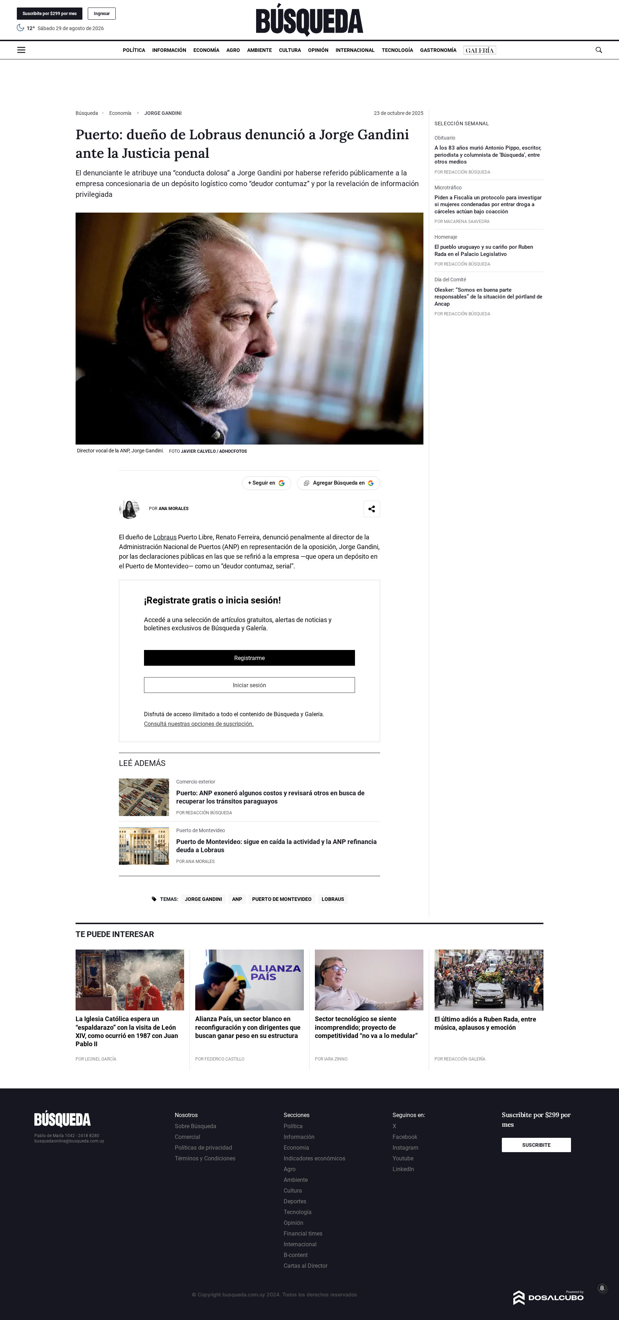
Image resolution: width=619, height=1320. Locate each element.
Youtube (403, 1158)
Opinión (318, 50)
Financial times (303, 1233)
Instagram (405, 1147)
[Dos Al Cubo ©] (548, 1303)
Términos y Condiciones (205, 1158)
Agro (233, 50)
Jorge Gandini (203, 899)
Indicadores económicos (314, 1158)
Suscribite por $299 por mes (50, 13)
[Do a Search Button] (598, 50)
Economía (206, 50)
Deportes (295, 1201)
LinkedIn (403, 1169)
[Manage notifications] (602, 1288)
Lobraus (165, 537)
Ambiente (259, 50)
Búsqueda (87, 113)
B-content (296, 1255)
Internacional (355, 50)
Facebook (405, 1137)
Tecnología (397, 50)
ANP (237, 899)
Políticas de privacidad (203, 1147)
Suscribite (536, 1145)
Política (134, 50)
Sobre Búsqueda (195, 1126)
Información (169, 50)
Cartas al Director (305, 1265)
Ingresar (102, 13)
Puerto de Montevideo (282, 899)
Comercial (187, 1137)
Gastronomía (438, 50)
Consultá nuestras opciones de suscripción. (199, 723)
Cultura (290, 50)
